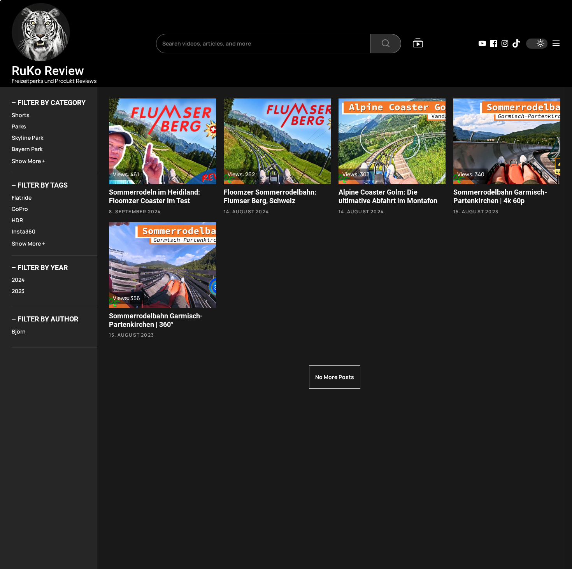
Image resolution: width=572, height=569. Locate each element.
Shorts (21, 115)
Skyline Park (27, 137)
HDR (17, 220)
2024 (18, 279)
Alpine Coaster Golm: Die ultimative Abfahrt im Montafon (388, 196)
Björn (19, 331)
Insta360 (23, 231)
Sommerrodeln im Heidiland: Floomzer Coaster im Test (154, 196)
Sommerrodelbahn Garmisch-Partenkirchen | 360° (156, 320)
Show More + (28, 161)
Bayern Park (27, 149)
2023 (18, 291)
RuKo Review (48, 70)
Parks (19, 126)
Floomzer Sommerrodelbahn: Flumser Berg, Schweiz (270, 196)
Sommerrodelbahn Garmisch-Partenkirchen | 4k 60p (500, 196)
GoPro (20, 208)
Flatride (22, 197)
